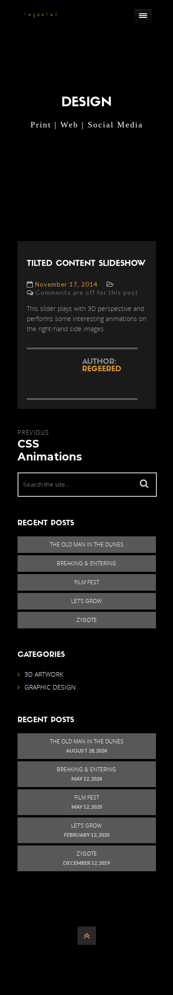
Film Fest (86, 582)
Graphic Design (50, 687)
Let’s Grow (86, 601)
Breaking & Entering (86, 563)
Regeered (101, 369)
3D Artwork (43, 674)
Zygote (87, 620)
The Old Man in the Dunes (87, 544)
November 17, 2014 (66, 284)
